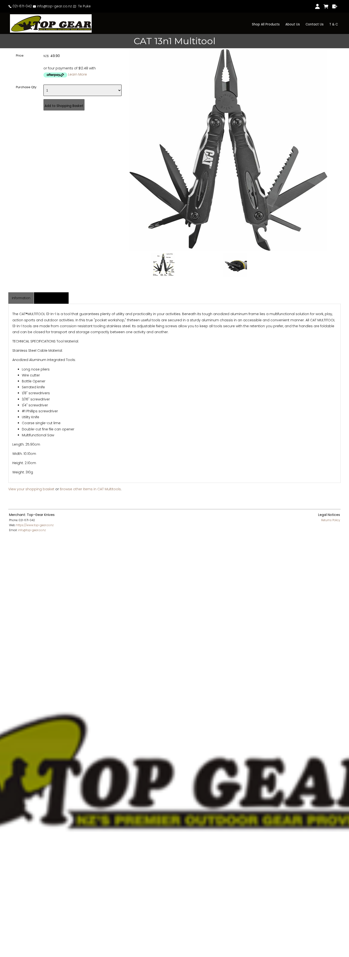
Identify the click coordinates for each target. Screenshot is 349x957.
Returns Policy (330, 520)
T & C (333, 24)
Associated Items (51, 298)
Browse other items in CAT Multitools (90, 489)
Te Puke (83, 6)
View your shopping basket (31, 489)
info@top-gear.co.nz (54, 6)
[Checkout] (334, 6)
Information (21, 298)
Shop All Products (266, 24)
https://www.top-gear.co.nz (35, 525)
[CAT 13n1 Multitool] (228, 250)
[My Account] (317, 6)
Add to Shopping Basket (64, 106)
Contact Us (315, 24)
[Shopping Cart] (326, 6)
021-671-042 (22, 6)
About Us (292, 24)
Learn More (77, 74)
